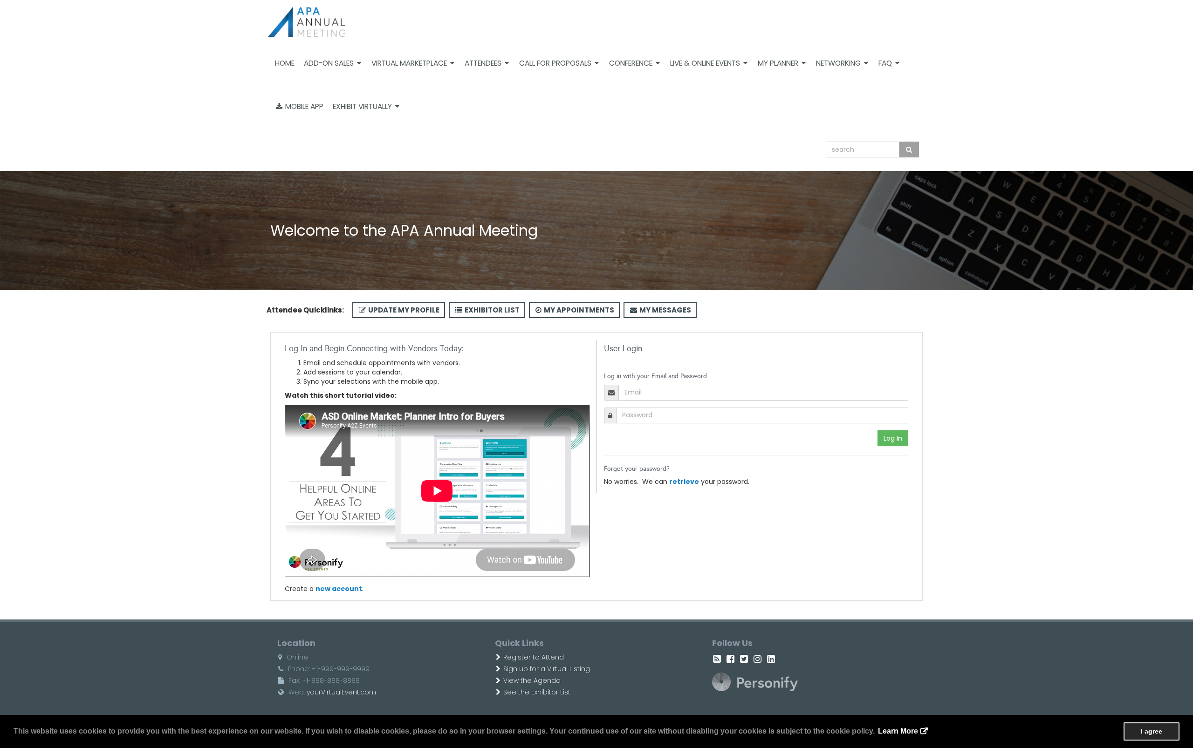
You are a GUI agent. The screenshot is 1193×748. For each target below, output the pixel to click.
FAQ (885, 63)
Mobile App (303, 106)
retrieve (684, 481)
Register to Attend (533, 657)
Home (285, 63)
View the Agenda (532, 680)
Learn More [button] (898, 731)
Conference (630, 63)
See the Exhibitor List (536, 692)
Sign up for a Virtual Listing (546, 668)
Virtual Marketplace (409, 63)
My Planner (778, 63)
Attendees (483, 63)
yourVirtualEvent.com (341, 692)
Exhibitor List (491, 310)
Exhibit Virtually (362, 106)
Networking (838, 63)
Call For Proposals (555, 63)
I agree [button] (1151, 731)
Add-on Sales (329, 63)
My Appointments (578, 310)
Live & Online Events (705, 63)
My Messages (664, 310)
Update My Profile (403, 310)
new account (338, 588)
